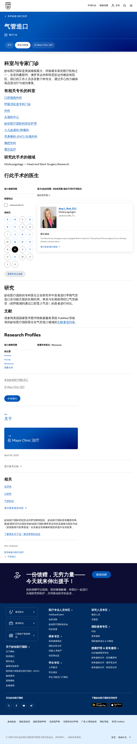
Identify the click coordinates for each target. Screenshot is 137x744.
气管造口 (16, 26)
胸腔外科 (10, 143)
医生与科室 (23, 45)
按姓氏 (7, 212)
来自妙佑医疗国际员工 (16, 379)
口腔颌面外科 (13, 97)
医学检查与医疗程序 (17, 16)
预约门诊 (13, 35)
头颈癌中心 (11, 117)
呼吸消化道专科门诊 (17, 104)
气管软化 (9, 501)
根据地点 (8, 198)
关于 (9, 45)
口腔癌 (8, 493)
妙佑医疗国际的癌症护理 (20, 123)
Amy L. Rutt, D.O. (68, 208)
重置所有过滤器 (14, 274)
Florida (7, 359)
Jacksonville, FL (17, 205)
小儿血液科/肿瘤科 (16, 130)
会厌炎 (8, 486)
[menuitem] (9, 45)
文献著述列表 (66, 322)
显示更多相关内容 (14, 507)
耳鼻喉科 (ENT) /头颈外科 (20, 136)
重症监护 (10, 149)
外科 (7, 110)
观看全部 (8, 367)
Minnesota (9, 363)
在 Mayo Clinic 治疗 (43, 45)
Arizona (7, 355)
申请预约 (12, 398)
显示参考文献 (11, 466)
